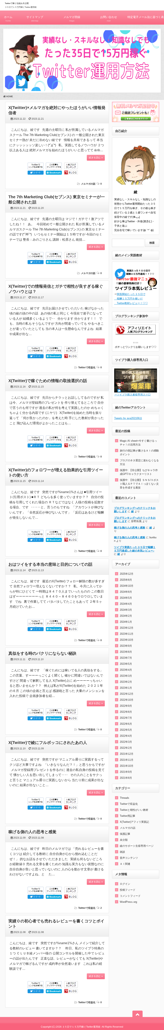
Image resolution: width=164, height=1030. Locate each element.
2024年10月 (126, 585)
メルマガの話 (88, 183)
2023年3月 (126, 675)
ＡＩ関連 (125, 863)
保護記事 (125, 833)
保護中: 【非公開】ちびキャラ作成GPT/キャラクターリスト (139, 472)
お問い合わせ (108, 18)
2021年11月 (126, 759)
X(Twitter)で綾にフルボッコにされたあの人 (47, 742)
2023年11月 (126, 633)
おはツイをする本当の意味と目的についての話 (50, 564)
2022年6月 (126, 723)
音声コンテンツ (129, 857)
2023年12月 (126, 627)
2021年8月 (126, 777)
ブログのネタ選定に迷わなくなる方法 (139, 462)
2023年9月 (126, 645)
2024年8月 (126, 591)
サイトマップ (34, 18)
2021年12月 (126, 753)
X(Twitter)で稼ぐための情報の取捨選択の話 (47, 380)
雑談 (122, 851)
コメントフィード (130, 895)
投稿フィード (127, 889)
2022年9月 (126, 705)
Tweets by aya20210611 (128, 418)
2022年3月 (126, 741)
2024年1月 (126, 621)
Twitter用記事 (127, 815)
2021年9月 (126, 771)
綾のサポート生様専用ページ (137, 845)
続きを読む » (96, 157)
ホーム (8, 18)
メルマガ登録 (71, 18)
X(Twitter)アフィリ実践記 (134, 821)
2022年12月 (126, 693)
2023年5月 (126, 663)
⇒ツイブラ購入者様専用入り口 (132, 394)
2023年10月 (126, 639)
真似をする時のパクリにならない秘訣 (42, 653)
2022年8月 (126, 711)
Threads (124, 797)
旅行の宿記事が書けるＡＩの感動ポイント (139, 452)
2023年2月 (126, 681)
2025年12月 (126, 573)
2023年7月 (126, 657)
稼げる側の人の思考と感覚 (32, 832)
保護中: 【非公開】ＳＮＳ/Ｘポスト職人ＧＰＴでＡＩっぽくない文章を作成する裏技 (139, 483)
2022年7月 (126, 717)
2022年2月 (126, 747)
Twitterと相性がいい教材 (134, 809)
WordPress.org (128, 901)
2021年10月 (126, 765)
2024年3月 (126, 609)
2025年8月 (126, 579)
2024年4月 (126, 603)
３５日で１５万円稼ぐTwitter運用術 (21, 7)
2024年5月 (126, 597)
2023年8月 (126, 651)
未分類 (124, 839)
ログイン (125, 883)
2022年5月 (126, 729)
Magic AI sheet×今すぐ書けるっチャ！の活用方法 (138, 442)
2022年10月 (126, 699)
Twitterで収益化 (86, 367)
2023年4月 (126, 669)
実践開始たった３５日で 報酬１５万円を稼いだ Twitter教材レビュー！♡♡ (131, 298)
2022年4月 (126, 735)
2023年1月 (126, 687)
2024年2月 (126, 615)
